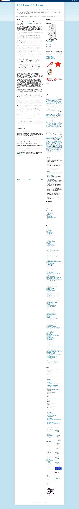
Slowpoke (48, 476)
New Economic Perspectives (51, 241)
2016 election (53, 96)
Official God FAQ (49, 316)
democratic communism (57, 109)
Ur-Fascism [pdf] (49, 358)
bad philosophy (49, 102)
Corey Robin (49, 228)
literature (49, 127)
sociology (47, 150)
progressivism (53, 142)
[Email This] (30, 121)
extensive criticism (36, 36)
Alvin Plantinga (59, 98)
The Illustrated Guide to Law (51, 415)
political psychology (58, 138)
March (58, 444)
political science (48, 139)
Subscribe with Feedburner (50, 56)
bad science (59, 102)
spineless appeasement (53, 150)
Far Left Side (49, 457)
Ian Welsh (48, 214)
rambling (47, 145)
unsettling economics (50, 246)
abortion (47, 97)
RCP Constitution (55, 145)
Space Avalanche (49, 477)
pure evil (58, 143)
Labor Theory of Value (57, 124)
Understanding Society (50, 244)
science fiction (60, 147)
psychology (52, 143)
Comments (48, 167)
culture (47, 109)
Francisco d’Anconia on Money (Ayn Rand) (53, 280)
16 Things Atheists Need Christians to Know (53, 250)
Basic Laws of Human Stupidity (51, 260)
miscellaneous (48, 130)
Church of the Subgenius (50, 263)
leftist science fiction (52, 125)
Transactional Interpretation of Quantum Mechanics (54, 351)
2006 (57, 463)
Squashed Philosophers (50, 341)
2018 (57, 448)
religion (50, 146)
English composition (58, 114)
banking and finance (48, 103)
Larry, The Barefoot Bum (49, 41)
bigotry (48, 104)
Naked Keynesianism (50, 240)
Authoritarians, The (50, 259)
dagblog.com (49, 382)
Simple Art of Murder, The (50, 337)
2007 (57, 462)
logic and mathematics (54, 127)
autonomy (60, 100)
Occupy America (56, 133)
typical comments (27, 150)
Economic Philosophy (50, 272)
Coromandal (49, 229)
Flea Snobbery (49, 458)
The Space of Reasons (50, 422)
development (47, 110)
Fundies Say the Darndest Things (49, 431)
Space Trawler (49, 208)
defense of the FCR (33, 32)
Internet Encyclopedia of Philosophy (52, 302)
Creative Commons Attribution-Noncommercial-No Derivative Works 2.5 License (53, 49)
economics (56, 111)
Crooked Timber (49, 230)
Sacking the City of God (50, 331)
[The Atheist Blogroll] (58, 470)
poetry (56, 136)
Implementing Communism (49, 121)
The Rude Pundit (49, 418)
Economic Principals (50, 232)
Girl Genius (48, 459)
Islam (61, 123)
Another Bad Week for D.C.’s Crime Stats (52, 392)
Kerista (52, 124)
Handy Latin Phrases (50, 291)
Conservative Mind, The (50, 265)
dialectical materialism (54, 110)
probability (47, 142)
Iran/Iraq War (54, 123)
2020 (57, 430)
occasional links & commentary (51, 245)
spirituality (59, 150)
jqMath (20, 152)
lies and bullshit (57, 126)
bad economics (53, 101)
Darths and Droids (49, 203)
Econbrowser (49, 231)
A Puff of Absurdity (50, 376)
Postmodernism (56, 140)
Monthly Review (49, 219)
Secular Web (49, 333)
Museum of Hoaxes (50, 435)
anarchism (47, 99)
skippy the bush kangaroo (51, 409)
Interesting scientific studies (34, 16)
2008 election (48, 95)
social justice (55, 149)
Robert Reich (49, 243)
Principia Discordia (50, 325)
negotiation (47, 132)
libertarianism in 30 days (49, 126)
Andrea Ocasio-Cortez (53, 99)
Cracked (48, 451)
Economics (53, 16)
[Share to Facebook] (33, 121)
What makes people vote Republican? (52, 363)
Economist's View (49, 233)
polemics (59, 136)
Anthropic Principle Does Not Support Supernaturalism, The (52, 256)
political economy (58, 137)
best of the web (60, 103)
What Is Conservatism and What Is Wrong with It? (54, 362)
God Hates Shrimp (49, 289)
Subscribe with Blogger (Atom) (50, 57)
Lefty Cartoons (49, 464)
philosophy (56, 134)
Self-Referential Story (50, 334)
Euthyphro (48, 275)
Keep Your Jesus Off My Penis (51, 306)
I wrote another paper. (50, 416)
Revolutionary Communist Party (51, 326)
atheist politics (54, 100)
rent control (56, 146)
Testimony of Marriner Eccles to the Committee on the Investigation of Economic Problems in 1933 (54, 346)
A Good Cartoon (49, 442)
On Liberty (48, 317)
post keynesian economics (49, 140)
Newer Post (18, 179)
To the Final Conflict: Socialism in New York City (54, 350)
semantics (58, 148)
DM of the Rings (49, 202)
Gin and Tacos (49, 234)
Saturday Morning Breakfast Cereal (49, 471)
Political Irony (49, 399)
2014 (57, 453)
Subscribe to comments (49, 59)
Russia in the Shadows (50, 330)
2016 (57, 451)
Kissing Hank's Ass (50, 307)
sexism (52, 149)
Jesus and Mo (49, 463)
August (58, 435)
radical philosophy (59, 144)
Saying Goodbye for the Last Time (51, 386)
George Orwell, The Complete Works (52, 286)
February (58, 445)
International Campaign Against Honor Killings (58, 478)
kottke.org (48, 388)
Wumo (48, 483)
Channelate (48, 450)
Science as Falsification (50, 332)
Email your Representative (58, 474)
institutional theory (53, 122)
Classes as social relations (51, 179)
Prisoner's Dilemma (58, 141)
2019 (57, 431)
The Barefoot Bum (30, 5)
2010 (57, 458)
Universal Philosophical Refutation (52, 356)
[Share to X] (32, 121)
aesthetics (54, 98)
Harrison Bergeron (49, 292)
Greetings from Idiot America (51, 290)
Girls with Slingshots (50, 460)
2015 (57, 452)
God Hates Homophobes (50, 288)
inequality (56, 121)
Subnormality (49, 478)
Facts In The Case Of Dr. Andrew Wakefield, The (54, 277)
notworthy (60, 132)
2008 (57, 461)
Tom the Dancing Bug (50, 482)
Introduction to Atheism (50, 303)
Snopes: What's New (50, 438)
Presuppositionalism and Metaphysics (52, 324)
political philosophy (49, 138)
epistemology (48, 115)
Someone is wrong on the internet (52, 340)
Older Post (41, 179)
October (58, 432)
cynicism (51, 109)
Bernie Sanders (55, 103)
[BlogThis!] (31, 121)
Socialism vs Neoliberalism (51, 187)
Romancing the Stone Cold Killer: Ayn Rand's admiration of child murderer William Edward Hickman (53, 328)
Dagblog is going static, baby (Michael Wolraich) (53, 383)
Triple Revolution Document (51, 352)
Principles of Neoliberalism (45, 16)
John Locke (49, 124)
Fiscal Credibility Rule (29, 23)
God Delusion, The (50, 287)
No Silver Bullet (49, 315)
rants (50, 145)
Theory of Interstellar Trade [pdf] (51, 349)
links (61, 126)
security (55, 148)
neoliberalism (52, 132)
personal (61, 133)
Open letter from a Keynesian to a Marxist (53, 319)
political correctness (52, 137)
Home (17, 16)
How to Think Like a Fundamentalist (52, 295)
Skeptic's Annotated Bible (50, 338)
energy (54, 114)
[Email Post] (28, 121)
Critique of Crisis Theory (50, 213)
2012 (57, 456)
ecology (60, 110)
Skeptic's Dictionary (50, 339)
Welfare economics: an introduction (52, 361)
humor (51, 120)
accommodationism (48, 98)
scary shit (51, 147)
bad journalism (59, 101)
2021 (57, 429)
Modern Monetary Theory (23, 16)
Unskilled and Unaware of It (51, 357)
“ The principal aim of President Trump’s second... (53, 389)
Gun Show (48, 461)
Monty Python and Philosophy (51, 314)
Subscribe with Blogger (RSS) (50, 58)
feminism (59, 116)
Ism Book (48, 304)
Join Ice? (48, 400)
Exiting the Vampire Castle (51, 276)
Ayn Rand (47, 101)
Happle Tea (48, 462)
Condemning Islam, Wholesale (51, 403)
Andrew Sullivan (60, 99)
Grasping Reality (49, 235)
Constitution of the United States (51, 266)
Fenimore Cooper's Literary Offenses (52, 278)
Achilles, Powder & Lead (50, 212)
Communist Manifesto (50, 264)
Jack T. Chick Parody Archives (51, 305)
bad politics (55, 102)
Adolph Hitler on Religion (50, 251)
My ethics (48, 171)
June (57, 437)
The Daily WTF (49, 412)
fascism (56, 116)
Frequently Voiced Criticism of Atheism (52, 281)
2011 (57, 457)
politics (54, 139)
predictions (52, 141)
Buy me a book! (48, 44)
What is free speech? (50, 175)
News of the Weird (49, 436)
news (56, 132)
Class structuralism (50, 163)
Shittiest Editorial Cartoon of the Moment (49, 475)
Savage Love (49, 437)
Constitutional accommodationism (52, 183)
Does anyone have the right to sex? (52, 271)
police (47, 137)
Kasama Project (49, 215)
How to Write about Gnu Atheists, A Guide (53, 296)
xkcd (47, 484)
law (46, 125)
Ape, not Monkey (49, 446)
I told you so (56, 120)
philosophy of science (49, 136)
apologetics (49, 100)
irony (59, 123)
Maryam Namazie (49, 218)
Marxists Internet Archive (50, 312)
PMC (53, 136)
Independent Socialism (50, 301)
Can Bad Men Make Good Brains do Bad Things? (54, 261)
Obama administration (49, 133)
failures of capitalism (49, 116)
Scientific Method (49, 148)
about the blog (53, 97)
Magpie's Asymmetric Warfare (51, 217)
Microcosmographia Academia (51, 313)
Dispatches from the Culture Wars (52, 385)
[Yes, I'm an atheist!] (50, 67)
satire (48, 147)
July (57, 436)
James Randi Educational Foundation (49, 434)
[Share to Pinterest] (34, 121)
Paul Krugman (49, 242)
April (57, 443)
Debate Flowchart (21, 141)
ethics (54, 115)
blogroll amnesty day (54, 104)
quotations (48, 144)
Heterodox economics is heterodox (59, 440)
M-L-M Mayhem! (49, 216)
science (55, 147)
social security (59, 149)
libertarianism (59, 125)
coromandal (49, 379)
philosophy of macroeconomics (56, 135)
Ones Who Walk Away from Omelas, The (53, 318)
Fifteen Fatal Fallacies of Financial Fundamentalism (54, 279)
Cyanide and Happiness (49, 452)
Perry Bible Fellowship (48, 467)
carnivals (50, 105)
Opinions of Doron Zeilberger (51, 398)
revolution (60, 146)
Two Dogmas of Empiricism (51, 353)
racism (53, 144)
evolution (59, 115)
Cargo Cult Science (50, 262)
